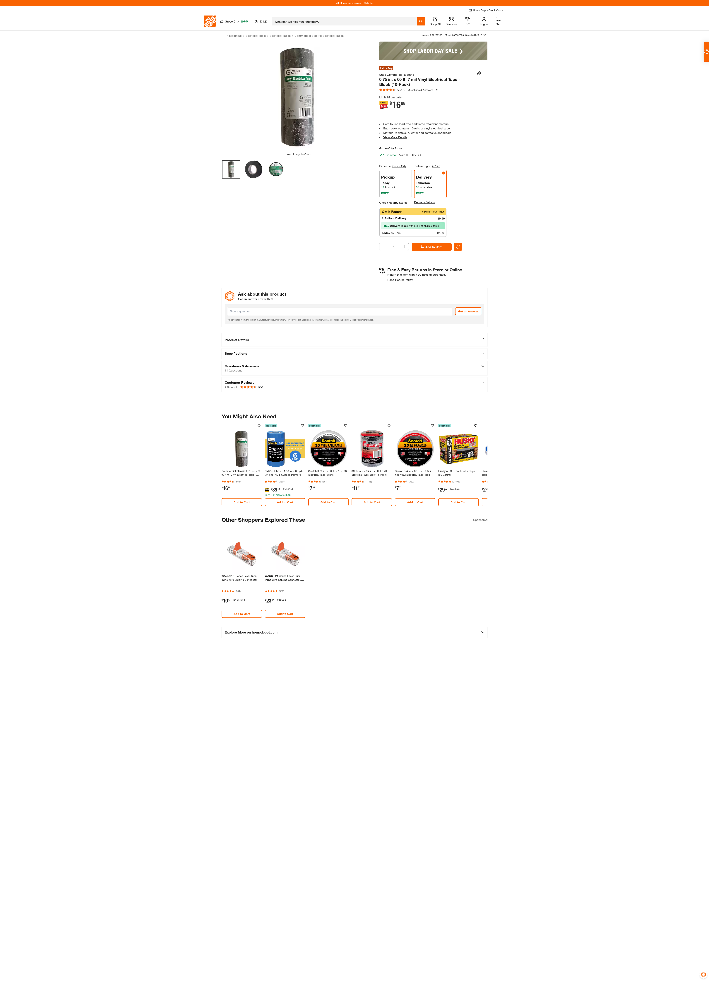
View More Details (395, 137)
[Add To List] (458, 247)
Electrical (235, 35)
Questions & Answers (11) (423, 89)
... (223, 36)
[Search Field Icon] (421, 21)
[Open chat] (706, 52)
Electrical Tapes (280, 35)
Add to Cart (433, 247)
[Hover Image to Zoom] (298, 97)
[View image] (231, 169)
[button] (354, 340)
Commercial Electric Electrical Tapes (319, 35)
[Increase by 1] (405, 247)
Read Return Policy (400, 279)
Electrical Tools (256, 35)
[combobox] (344, 21)
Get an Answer (468, 311)
